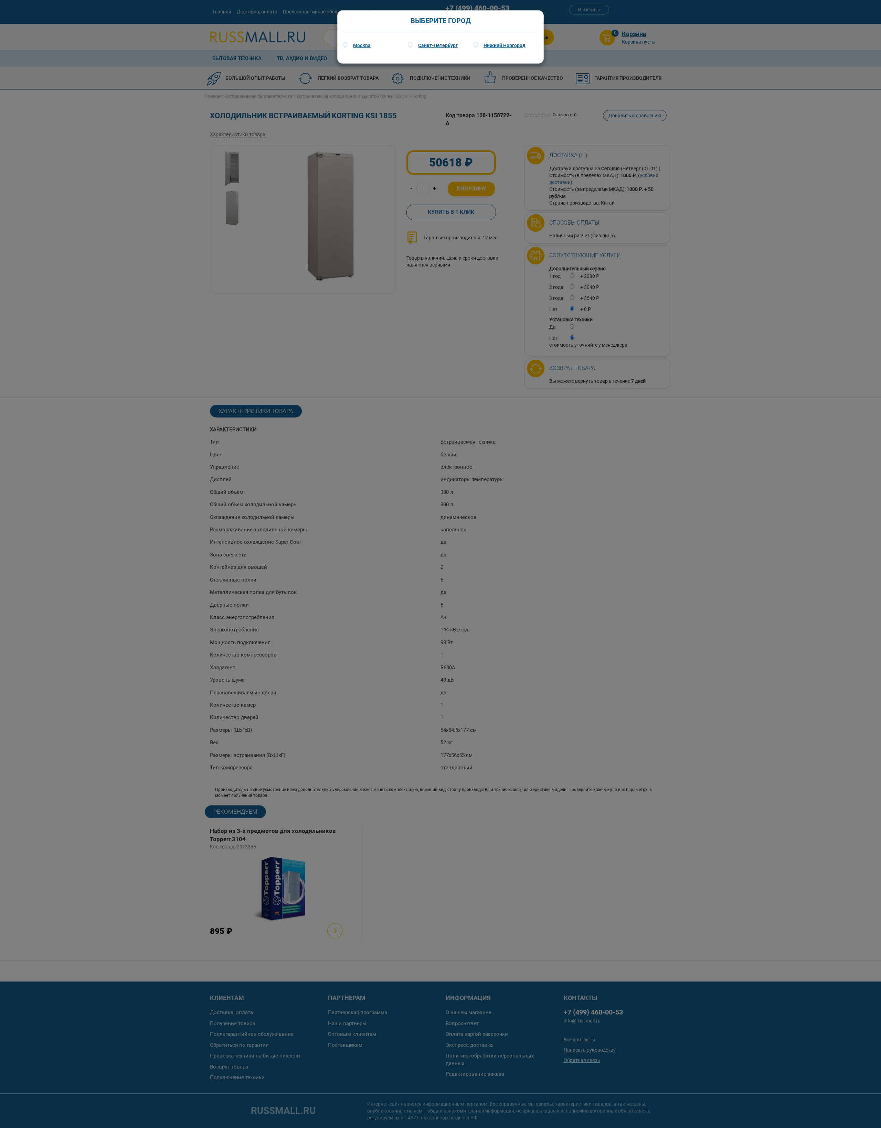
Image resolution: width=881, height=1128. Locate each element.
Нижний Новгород (505, 45)
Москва (362, 45)
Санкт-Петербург (438, 45)
